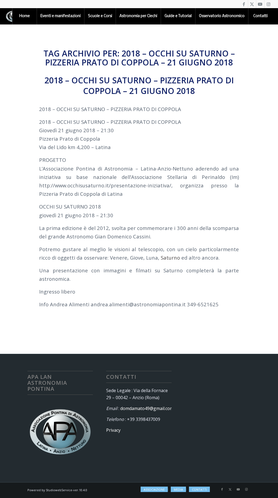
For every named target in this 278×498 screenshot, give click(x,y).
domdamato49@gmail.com (147, 408)
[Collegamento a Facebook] (244, 4)
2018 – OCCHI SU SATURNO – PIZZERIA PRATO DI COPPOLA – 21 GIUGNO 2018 (139, 85)
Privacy (113, 430)
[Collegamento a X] (252, 4)
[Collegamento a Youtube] (260, 4)
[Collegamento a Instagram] (268, 4)
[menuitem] (24, 16)
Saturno (170, 257)
